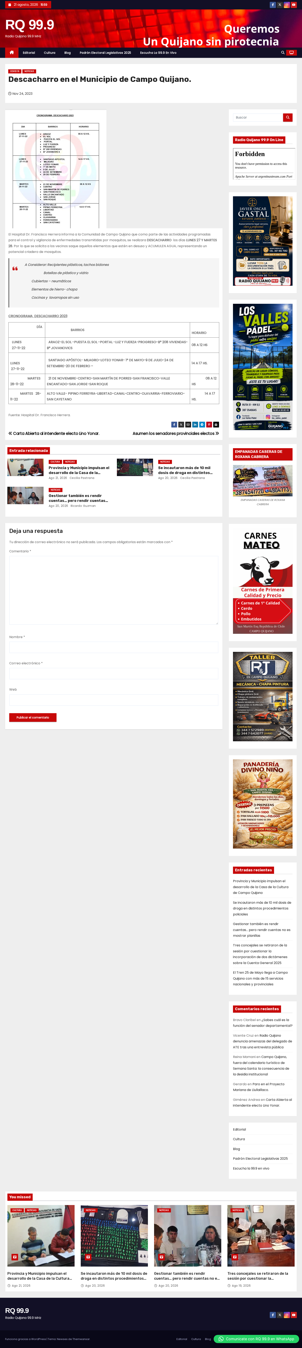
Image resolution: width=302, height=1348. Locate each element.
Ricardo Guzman (83, 506)
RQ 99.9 (29, 24)
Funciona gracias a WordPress (26, 1339)
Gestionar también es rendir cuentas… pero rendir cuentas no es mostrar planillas (77, 501)
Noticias (29, 71)
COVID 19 (14, 71)
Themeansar (81, 1339)
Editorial (29, 53)
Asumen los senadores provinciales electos (174, 433)
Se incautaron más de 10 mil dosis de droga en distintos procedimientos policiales (184, 473)
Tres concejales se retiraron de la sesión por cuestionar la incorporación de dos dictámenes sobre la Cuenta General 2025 (257, 1281)
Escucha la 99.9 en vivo (158, 53)
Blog (68, 53)
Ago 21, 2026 (58, 478)
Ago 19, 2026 (241, 1286)
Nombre (17, 637)
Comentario (20, 551)
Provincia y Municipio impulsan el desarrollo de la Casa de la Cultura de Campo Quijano (79, 473)
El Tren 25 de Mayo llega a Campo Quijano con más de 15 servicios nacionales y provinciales (260, 978)
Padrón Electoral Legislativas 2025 (105, 53)
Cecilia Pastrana (82, 478)
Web (13, 689)
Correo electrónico (26, 663)
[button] (283, 52)
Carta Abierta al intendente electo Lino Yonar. (55, 433)
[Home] (11, 53)
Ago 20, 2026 (168, 478)
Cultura (49, 53)
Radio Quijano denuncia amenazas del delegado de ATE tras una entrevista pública (262, 1041)
